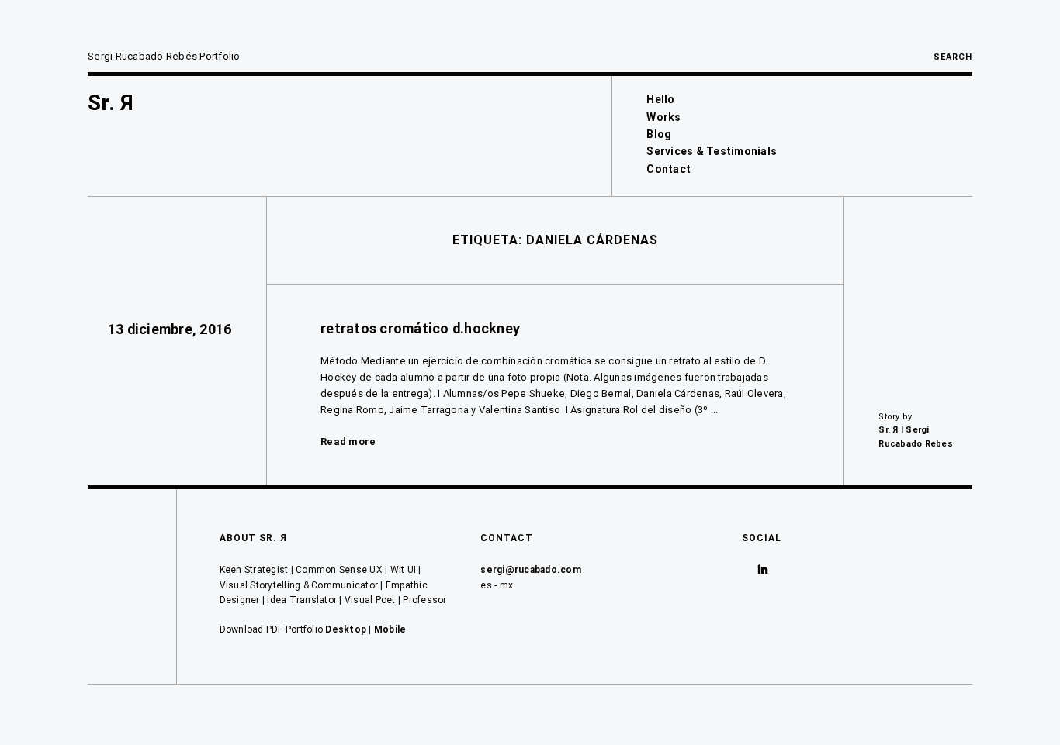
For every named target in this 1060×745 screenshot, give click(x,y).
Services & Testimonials (711, 151)
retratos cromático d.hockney (420, 328)
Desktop (345, 629)
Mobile (390, 629)
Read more (348, 441)
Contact (668, 169)
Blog (658, 134)
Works (663, 117)
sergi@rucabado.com (530, 569)
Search (953, 57)
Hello (660, 99)
